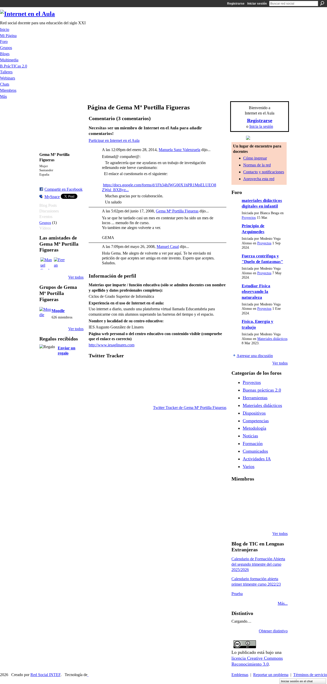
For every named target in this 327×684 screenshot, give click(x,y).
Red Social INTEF (45, 674)
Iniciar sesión (257, 3)
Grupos (45, 222)
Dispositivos (254, 413)
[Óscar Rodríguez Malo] (264, 492)
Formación (253, 443)
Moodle (58, 311)
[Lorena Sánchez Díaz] (237, 506)
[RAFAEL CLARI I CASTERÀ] (250, 492)
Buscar (322, 3)
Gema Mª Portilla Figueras (177, 211)
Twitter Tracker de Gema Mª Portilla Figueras (189, 407)
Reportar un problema (270, 674)
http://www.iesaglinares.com (111, 345)
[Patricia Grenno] (264, 520)
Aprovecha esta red (258, 179)
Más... (283, 603)
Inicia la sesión (261, 126)
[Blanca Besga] (264, 506)
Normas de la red (257, 165)
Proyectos (249, 218)
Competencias (256, 420)
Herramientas (255, 397)
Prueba (237, 593)
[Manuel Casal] (46, 263)
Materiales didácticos (272, 339)
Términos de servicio (310, 674)
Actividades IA (257, 458)
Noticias (250, 435)
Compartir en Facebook (63, 189)
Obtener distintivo (273, 631)
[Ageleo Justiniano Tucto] (237, 492)
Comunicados (255, 451)
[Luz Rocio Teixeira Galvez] (277, 506)
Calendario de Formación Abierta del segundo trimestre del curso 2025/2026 (258, 564)
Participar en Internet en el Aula (114, 140)
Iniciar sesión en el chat (297, 681)
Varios (248, 466)
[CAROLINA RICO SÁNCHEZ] (277, 520)
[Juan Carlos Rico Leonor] (250, 506)
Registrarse (235, 3)
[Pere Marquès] (237, 520)
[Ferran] (60, 263)
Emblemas (239, 674)
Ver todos (76, 277)
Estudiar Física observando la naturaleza (256, 291)
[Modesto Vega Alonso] (277, 492)
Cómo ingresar (255, 158)
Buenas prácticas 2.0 (262, 390)
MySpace (52, 197)
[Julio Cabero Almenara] (250, 520)
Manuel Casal (168, 246)
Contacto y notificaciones (263, 172)
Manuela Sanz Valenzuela (179, 149)
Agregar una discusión (255, 356)
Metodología (254, 428)
